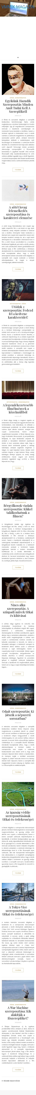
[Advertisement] (18, 36)
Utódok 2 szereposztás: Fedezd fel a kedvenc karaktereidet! (18, 312)
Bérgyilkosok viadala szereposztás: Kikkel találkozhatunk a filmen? (18, 510)
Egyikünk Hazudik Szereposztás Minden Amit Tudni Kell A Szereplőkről (18, 106)
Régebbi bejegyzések (11, 1081)
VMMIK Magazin (18, 7)
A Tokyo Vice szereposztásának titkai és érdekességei (18, 910)
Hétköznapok (15, 303)
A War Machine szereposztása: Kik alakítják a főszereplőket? (18, 1013)
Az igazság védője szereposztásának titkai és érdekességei (18, 815)
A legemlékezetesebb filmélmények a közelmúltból (18, 408)
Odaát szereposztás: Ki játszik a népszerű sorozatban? (18, 714)
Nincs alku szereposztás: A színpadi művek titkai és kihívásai (18, 610)
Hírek (12, 98)
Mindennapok (20, 98)
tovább (18, 170)
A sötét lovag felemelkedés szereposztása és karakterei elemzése (18, 212)
